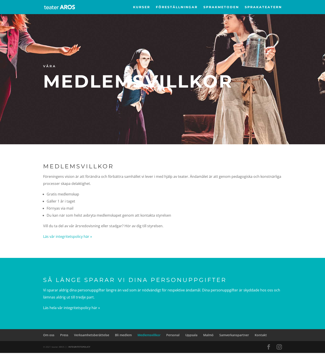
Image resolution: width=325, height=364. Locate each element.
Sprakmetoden (221, 7)
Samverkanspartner (234, 335)
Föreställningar (177, 7)
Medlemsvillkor (149, 335)
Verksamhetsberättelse (91, 335)
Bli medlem (123, 335)
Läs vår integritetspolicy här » (67, 236)
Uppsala (191, 335)
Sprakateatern (263, 7)
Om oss (48, 335)
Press (64, 335)
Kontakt (261, 335)
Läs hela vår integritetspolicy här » (71, 307)
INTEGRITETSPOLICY (79, 346)
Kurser (141, 7)
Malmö (208, 335)
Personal (173, 335)
